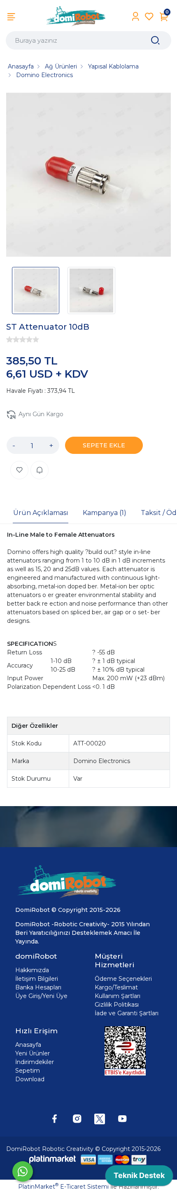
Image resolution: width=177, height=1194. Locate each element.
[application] (139, 1177)
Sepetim (27, 1070)
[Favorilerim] (149, 16)
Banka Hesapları (38, 987)
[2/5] (12, 339)
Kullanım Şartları (117, 996)
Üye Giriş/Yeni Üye (41, 996)
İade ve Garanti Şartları (126, 1013)
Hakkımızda (32, 970)
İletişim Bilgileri (36, 978)
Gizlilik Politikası (117, 1004)
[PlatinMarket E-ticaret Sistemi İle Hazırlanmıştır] (52, 1159)
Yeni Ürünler (32, 1053)
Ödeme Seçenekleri (123, 978)
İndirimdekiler (34, 1062)
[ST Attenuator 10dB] (88, 176)
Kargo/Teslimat (116, 987)
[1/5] (9, 339)
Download (29, 1079)
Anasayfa (28, 1044)
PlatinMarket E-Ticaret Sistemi (63, 1186)
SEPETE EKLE (104, 445)
